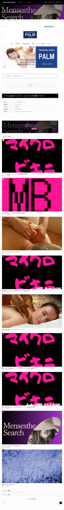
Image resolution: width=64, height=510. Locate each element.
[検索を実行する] (61, 503)
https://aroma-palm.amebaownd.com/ (23, 111)
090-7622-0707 (18, 104)
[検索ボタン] (60, 2)
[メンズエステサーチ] (9, 2)
